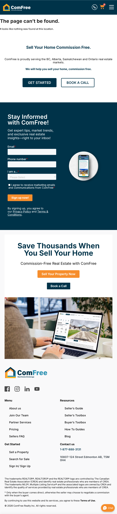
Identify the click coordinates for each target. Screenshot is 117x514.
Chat (110, 507)
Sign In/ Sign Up (19, 466)
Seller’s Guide (74, 408)
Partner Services (20, 422)
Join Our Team (18, 415)
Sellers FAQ (17, 436)
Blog (68, 436)
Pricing (13, 429)
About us (15, 408)
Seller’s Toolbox (75, 415)
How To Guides (75, 429)
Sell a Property (19, 452)
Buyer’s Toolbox (75, 422)
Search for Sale (19, 459)
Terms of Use (87, 500)
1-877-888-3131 (70, 449)
